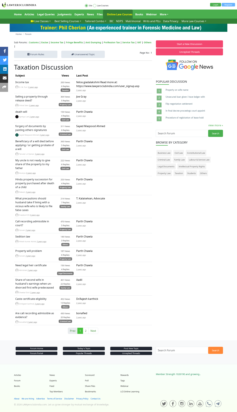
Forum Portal (36, 353)
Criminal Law (65, 134)
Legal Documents (65, 273)
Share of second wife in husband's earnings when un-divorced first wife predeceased (34, 283)
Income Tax (57, 42)
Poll (87, 380)
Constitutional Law (196, 152)
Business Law (164, 152)
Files (100, 14)
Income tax (22, 82)
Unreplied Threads (189, 51)
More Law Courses (193, 21)
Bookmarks (90, 391)
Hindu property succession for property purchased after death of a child (34, 183)
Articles (29, 14)
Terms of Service (54, 398)
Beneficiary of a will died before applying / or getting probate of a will (34, 145)
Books (139, 14)
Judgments (65, 14)
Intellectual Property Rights (192, 166)
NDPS (119, 21)
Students (191, 173)
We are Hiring (28, 398)
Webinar (151, 14)
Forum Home (36, 348)
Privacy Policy (82, 398)
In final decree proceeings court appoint (185, 111)
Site (90, 5)
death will (21, 111)
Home (18, 14)
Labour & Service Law (199, 159)
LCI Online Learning (129, 391)
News (90, 14)
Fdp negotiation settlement (179, 104)
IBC (111, 21)
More (163, 14)
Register (228, 4)
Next (93, 331)
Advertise (40, 398)
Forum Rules (37, 54)
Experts (79, 14)
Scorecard (89, 375)
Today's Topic (83, 348)
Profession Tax (112, 42)
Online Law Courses (119, 14)
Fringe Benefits (74, 42)
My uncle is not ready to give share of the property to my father (32, 164)
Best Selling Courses (66, 21)
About (16, 398)
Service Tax (128, 42)
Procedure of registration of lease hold (185, 118)
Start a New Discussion (189, 44)
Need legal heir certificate (31, 265)
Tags (122, 380)
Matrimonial (133, 21)
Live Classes (41, 21)
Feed (51, 386)
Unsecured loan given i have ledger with (185, 97)
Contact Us (95, 398)
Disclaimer (69, 398)
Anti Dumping (93, 42)
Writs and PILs (152, 21)
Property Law (65, 104)
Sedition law (22, 236)
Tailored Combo (94, 21)
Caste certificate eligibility (30, 299)
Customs (34, 42)
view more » (215, 125)
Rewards (124, 375)
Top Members (56, 391)
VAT (139, 42)
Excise (44, 42)
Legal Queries (46, 14)
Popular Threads (84, 353)
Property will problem (28, 251)
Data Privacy (170, 21)
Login (215, 4)
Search (215, 133)
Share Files (90, 386)
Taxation (65, 90)
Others (147, 42)
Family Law (65, 206)
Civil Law (65, 120)
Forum (17, 380)
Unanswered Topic (84, 54)
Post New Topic (131, 348)
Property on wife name (177, 90)
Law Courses (103, 5)
